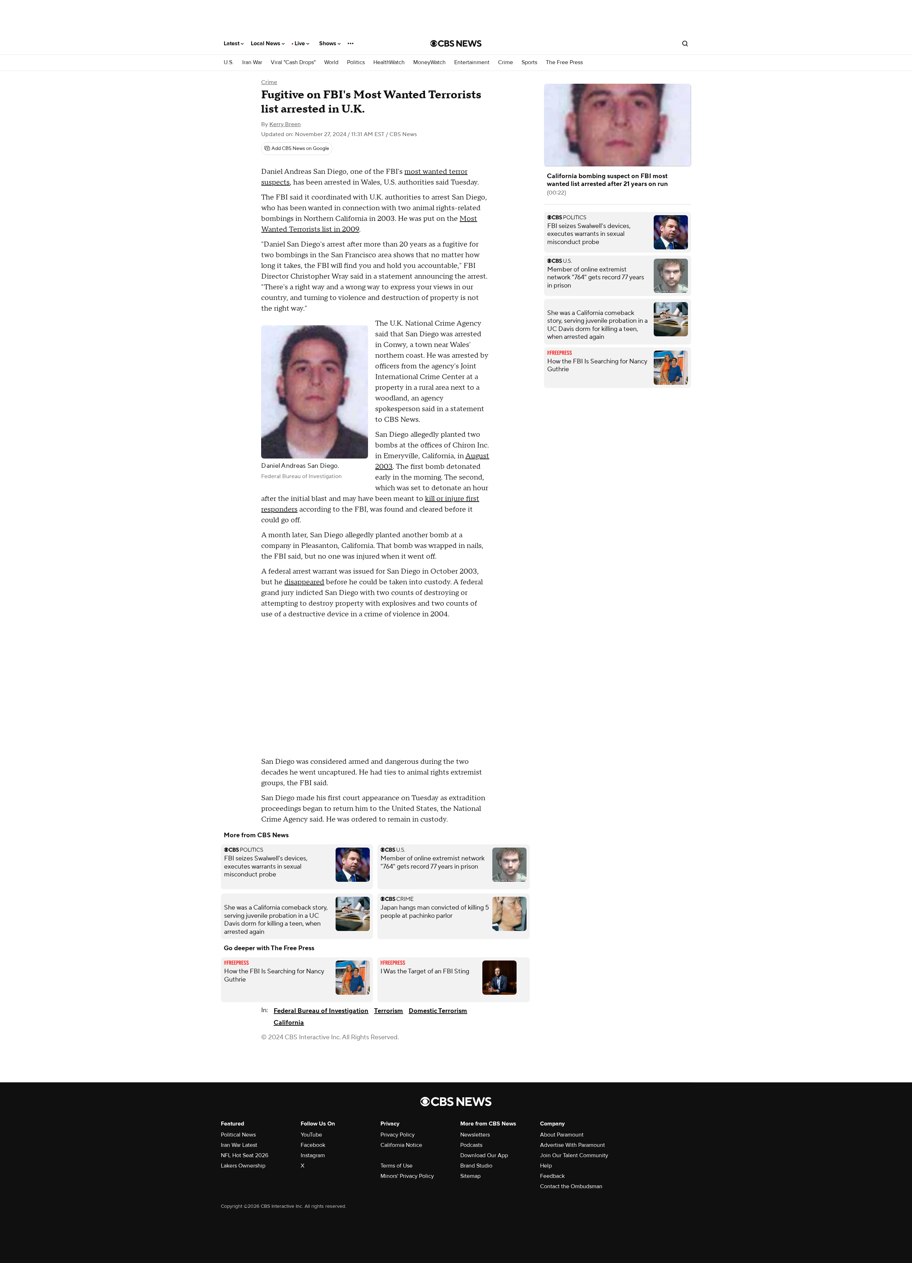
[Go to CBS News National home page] (456, 43)
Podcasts (471, 1145)
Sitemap (470, 1176)
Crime (505, 62)
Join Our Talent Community (574, 1155)
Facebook (313, 1145)
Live (300, 43)
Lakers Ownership (243, 1166)
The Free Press (564, 62)
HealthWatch (389, 62)
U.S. (229, 62)
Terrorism (388, 1011)
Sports (529, 62)
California (289, 1023)
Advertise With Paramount (572, 1145)
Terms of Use (396, 1166)
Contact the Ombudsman (571, 1186)
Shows (328, 43)
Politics (356, 62)
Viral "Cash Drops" (293, 62)
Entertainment (471, 62)
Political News (238, 1135)
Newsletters (475, 1135)
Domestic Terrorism (438, 1011)
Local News (266, 43)
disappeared (304, 582)
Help (546, 1166)
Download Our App (484, 1155)
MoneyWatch (429, 62)
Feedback (552, 1176)
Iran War (252, 62)
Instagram (313, 1155)
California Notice (401, 1145)
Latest (232, 43)
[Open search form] (685, 43)
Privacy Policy (397, 1135)
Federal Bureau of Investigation (321, 1011)
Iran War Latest (239, 1145)
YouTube (311, 1135)
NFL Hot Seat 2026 (244, 1155)
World (331, 62)
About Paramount (562, 1135)
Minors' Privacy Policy (407, 1176)
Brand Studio (476, 1166)
